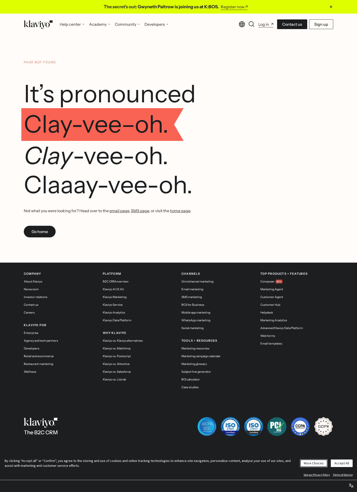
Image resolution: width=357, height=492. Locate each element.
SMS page (140, 210)
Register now (232, 6)
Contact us (292, 24)
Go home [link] (40, 231)
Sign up (321, 24)
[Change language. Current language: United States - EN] (242, 24)
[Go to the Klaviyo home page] (38, 24)
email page (119, 210)
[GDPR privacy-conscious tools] (323, 426)
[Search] (252, 24)
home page (180, 210)
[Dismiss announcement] (331, 7)
